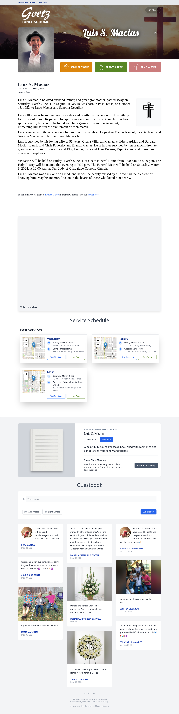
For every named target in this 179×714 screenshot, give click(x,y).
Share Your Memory (146, 465)
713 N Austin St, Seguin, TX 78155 (68, 351)
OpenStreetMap (92, 706)
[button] (34, 345)
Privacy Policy (81, 701)
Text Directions (56, 357)
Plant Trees (75, 357)
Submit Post (148, 511)
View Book (91, 439)
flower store (94, 194)
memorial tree (52, 194)
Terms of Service (97, 701)
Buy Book (106, 439)
